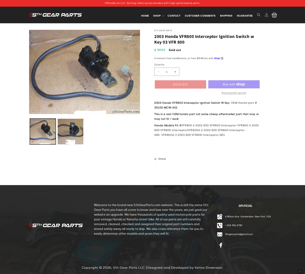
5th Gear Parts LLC (129, 268)
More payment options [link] (234, 93)
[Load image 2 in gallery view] (70, 131)
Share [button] (162, 158)
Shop (157, 15)
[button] (259, 15)
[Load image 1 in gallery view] (43, 131)
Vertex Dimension (208, 268)
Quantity (159, 64)
